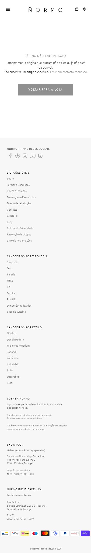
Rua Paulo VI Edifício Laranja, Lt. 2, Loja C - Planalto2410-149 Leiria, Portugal (26, 506)
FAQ (9, 222)
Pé (8, 287)
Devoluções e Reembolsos (21, 197)
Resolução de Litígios (19, 234)
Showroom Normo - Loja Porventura (25, 456)
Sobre (10, 178)
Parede (11, 274)
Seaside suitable (16, 311)
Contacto (12, 209)
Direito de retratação (19, 203)
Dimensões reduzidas (19, 305)
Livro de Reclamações (19, 240)
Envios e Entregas (17, 191)
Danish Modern (15, 339)
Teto (9, 268)
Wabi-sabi (13, 358)
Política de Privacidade (20, 228)
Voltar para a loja (45, 90)
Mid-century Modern (18, 345)
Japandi (12, 352)
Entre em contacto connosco (68, 72)
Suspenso (12, 262)
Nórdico (11, 333)
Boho (10, 370)
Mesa (10, 280)
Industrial (12, 364)
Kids (9, 383)
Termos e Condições (18, 185)
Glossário (12, 215)
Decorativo (13, 376)
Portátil (11, 299)
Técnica (11, 293)
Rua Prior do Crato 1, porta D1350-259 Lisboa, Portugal (21, 461)
